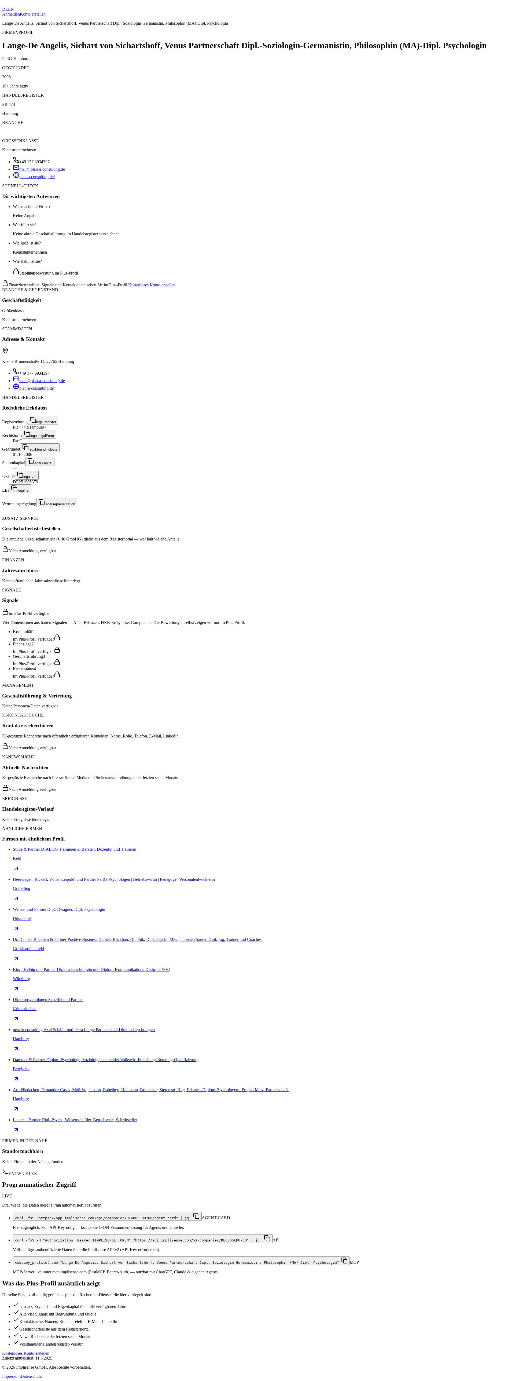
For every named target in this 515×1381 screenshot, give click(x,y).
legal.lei (23, 490)
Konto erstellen (33, 14)
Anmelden (11, 14)
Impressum (11, 1376)
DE (5, 9)
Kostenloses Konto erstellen (151, 285)
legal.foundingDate (43, 449)
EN (11, 9)
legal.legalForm (42, 436)
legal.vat (29, 477)
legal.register (46, 422)
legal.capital (43, 463)
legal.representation (60, 504)
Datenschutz (31, 1376)
